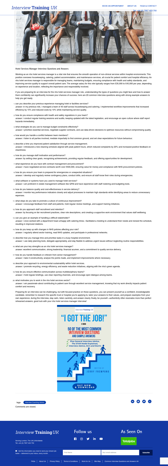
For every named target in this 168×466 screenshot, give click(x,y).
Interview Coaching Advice (34, 402)
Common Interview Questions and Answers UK (122, 461)
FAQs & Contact (148, 6)
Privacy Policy (55, 461)
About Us (131, 6)
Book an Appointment (113, 6)
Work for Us (86, 461)
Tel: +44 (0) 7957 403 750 (145, 10)
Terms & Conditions (71, 461)
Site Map (97, 461)
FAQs (33, 461)
